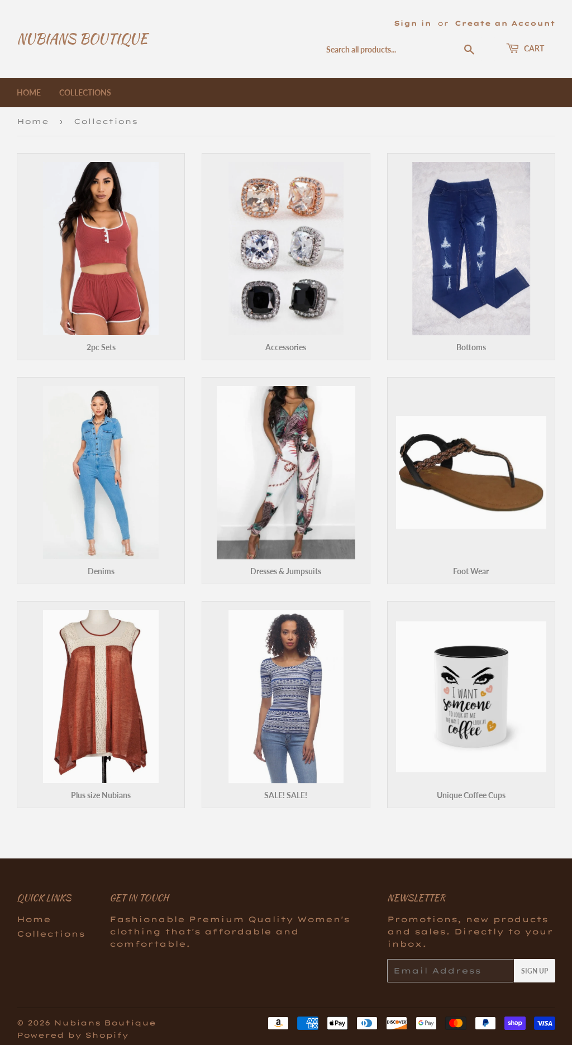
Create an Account (505, 23)
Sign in (412, 23)
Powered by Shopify (72, 1034)
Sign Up (534, 971)
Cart (533, 48)
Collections (85, 92)
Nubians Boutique (82, 39)
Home (29, 92)
